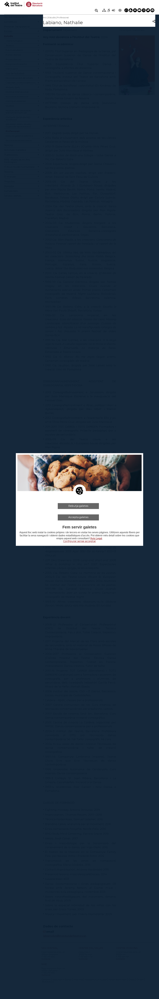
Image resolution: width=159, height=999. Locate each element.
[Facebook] (152, 10)
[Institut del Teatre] (23, 4)
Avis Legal (96, 538)
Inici (45, 17)
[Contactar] (126, 10)
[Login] (113, 10)
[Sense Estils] (108, 10)
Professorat (63, 17)
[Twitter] (148, 10)
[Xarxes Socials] (135, 10)
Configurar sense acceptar (79, 541)
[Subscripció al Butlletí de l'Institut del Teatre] (131, 10)
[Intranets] (104, 10)
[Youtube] (139, 10)
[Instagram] (144, 10)
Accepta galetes (78, 517)
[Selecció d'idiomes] (120, 10)
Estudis (52, 17)
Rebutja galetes (78, 505)
